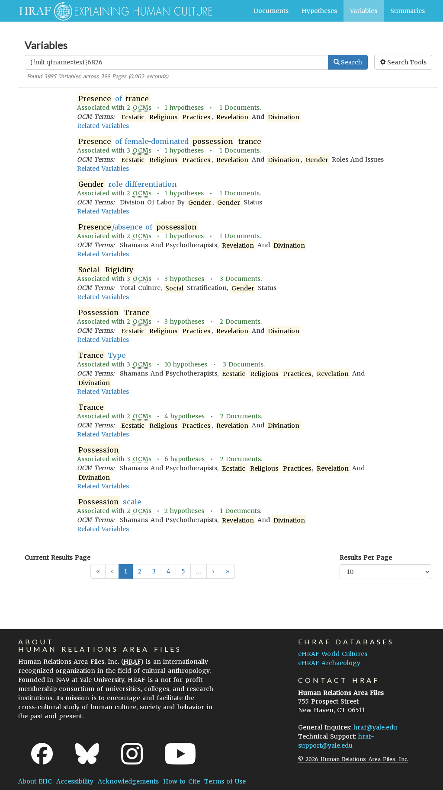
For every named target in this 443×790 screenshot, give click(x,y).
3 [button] (154, 571)
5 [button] (183, 571)
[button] (213, 571)
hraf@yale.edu (375, 727)
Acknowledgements (128, 781)
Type (101, 355)
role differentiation (127, 184)
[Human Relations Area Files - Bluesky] (87, 754)
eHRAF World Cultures (332, 654)
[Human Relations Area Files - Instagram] (132, 754)
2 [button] (139, 571)
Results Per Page (366, 557)
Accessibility (74, 781)
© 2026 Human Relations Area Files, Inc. (353, 759)
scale (109, 501)
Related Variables (103, 126)
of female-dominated (169, 141)
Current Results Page (57, 557)
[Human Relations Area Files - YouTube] (180, 754)
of (113, 98)
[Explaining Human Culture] (112, 11)
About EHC (35, 781)
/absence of (137, 227)
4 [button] (168, 571)
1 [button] (125, 571)
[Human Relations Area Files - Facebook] (42, 754)
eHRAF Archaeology (329, 663)
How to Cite (181, 781)
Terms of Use (225, 781)
